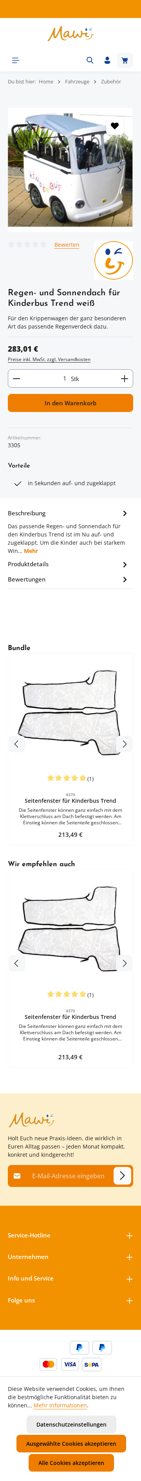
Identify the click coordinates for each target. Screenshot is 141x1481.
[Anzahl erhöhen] (124, 378)
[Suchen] (90, 60)
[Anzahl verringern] (16, 378)
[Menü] (16, 60)
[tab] (68, 531)
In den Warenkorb (70, 403)
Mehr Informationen (60, 1405)
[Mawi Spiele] (113, 260)
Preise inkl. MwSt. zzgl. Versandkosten (49, 359)
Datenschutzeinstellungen (71, 1424)
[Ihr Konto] (107, 60)
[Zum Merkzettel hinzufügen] (115, 126)
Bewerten (67, 244)
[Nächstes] (118, 170)
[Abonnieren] (122, 1176)
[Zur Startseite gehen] (70, 34)
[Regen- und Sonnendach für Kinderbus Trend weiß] (70, 170)
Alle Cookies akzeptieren (71, 1463)
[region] (70, 170)
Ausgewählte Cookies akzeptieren (71, 1443)
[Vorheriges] (22, 170)
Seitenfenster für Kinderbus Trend (70, 800)
